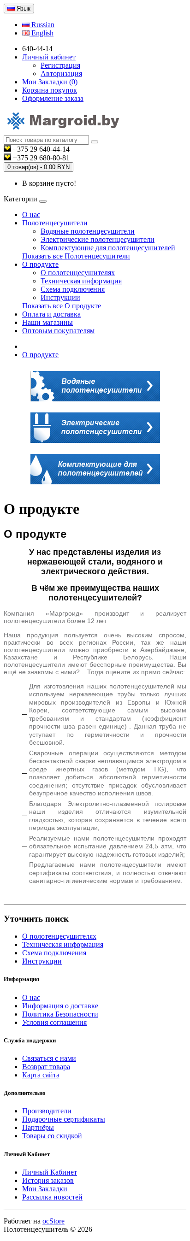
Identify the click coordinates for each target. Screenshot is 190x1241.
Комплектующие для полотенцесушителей (108, 248)
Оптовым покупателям (58, 331)
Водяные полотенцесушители (88, 231)
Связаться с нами (49, 1058)
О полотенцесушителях (78, 272)
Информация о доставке (60, 1006)
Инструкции (60, 297)
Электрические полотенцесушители (97, 239)
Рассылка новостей (52, 1197)
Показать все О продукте (61, 306)
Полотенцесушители (55, 223)
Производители (46, 1111)
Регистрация (60, 65)
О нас (31, 214)
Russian (42, 25)
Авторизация (61, 73)
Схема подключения (73, 289)
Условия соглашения (54, 1022)
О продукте (40, 264)
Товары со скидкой (52, 1136)
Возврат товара (46, 1066)
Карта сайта (40, 1075)
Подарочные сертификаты (63, 1119)
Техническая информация (81, 281)
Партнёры (38, 1127)
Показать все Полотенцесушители (76, 256)
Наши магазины (47, 322)
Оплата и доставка (51, 314)
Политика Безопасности (60, 1014)
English (41, 33)
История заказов (48, 1180)
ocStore (53, 1221)
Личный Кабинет (49, 1172)
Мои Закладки (44, 1189)
